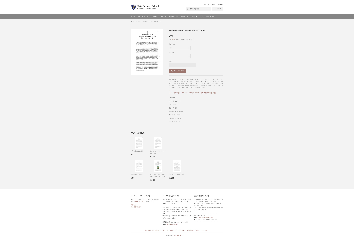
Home (133, 16)
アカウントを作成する (217, 4)
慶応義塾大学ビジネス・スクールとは (197, 230)
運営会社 (133, 205)
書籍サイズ (172, 44)
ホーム (133, 21)
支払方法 (163, 16)
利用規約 (155, 16)
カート (219, 8)
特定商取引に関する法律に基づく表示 (155, 230)
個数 (170, 61)
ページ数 (171, 52)
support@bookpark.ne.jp (206, 217)
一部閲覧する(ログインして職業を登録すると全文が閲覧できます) (194, 93)
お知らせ (194, 16)
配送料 (174, 39)
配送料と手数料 (173, 16)
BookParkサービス (137, 201)
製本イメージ (185, 16)
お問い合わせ (210, 16)
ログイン (205, 4)
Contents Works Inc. (178, 235)
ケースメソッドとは (143, 16)
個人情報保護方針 (136, 207)
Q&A (202, 16)
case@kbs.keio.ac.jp (172, 224)
